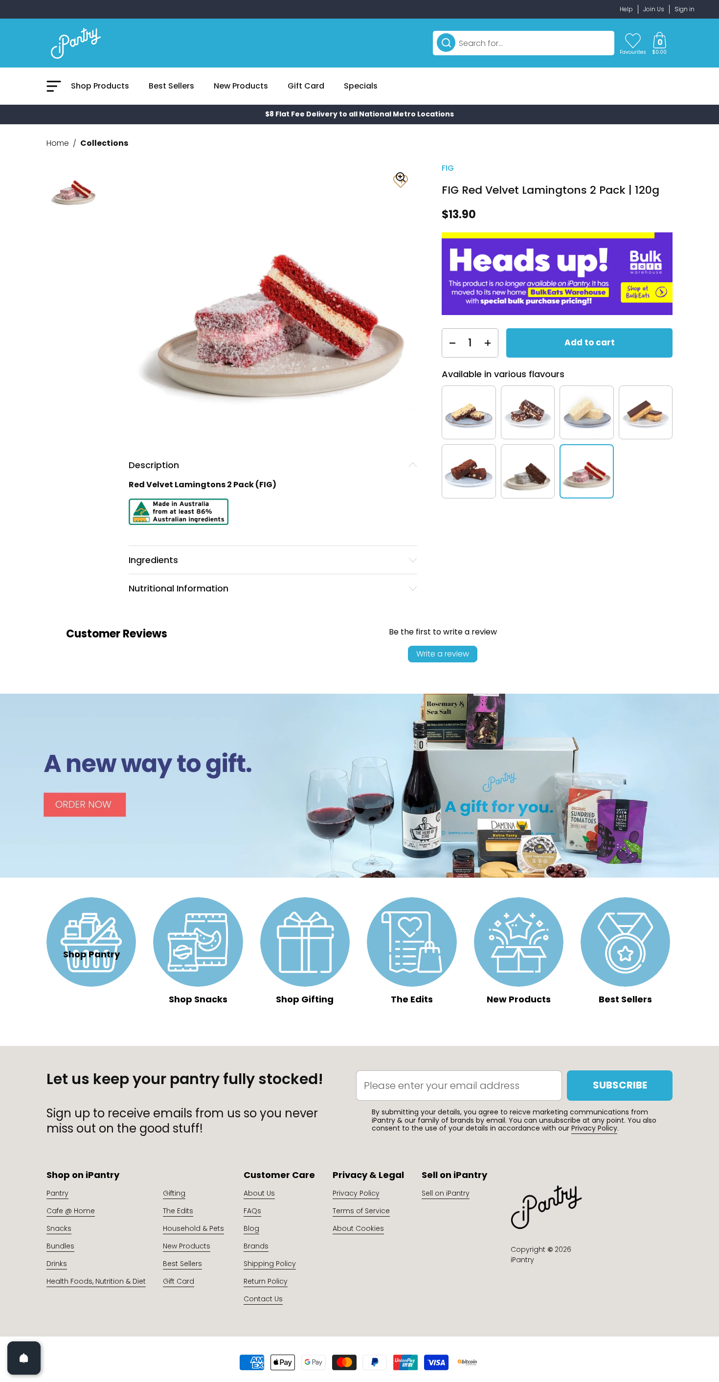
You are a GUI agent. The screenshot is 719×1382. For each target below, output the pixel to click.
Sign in (684, 9)
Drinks (56, 1264)
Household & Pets (193, 1228)
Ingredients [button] (153, 560)
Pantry (57, 1193)
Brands (256, 1246)
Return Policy (266, 1281)
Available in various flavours (503, 374)
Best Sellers (182, 1264)
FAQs (252, 1211)
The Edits (178, 1211)
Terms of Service (361, 1211)
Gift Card (178, 1281)
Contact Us (263, 1299)
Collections (104, 143)
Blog (251, 1228)
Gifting (174, 1193)
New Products (186, 1246)
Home (57, 143)
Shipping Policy (270, 1264)
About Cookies (358, 1228)
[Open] (24, 1358)
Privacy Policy (594, 1128)
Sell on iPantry (446, 1193)
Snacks (58, 1228)
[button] (659, 43)
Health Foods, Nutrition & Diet (96, 1281)
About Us (259, 1193)
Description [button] (154, 465)
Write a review (442, 653)
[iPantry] (75, 43)
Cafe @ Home (70, 1211)
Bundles (60, 1246)
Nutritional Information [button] (178, 588)
